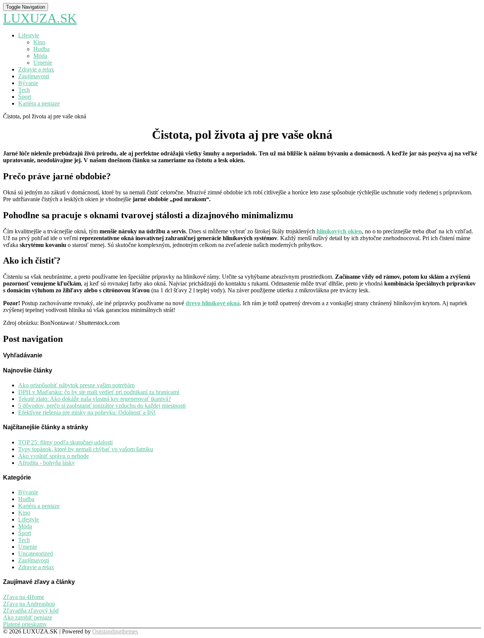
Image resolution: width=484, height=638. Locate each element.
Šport (24, 96)
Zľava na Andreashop (29, 604)
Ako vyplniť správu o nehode (53, 456)
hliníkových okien (339, 231)
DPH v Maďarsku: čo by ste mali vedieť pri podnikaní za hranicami (98, 392)
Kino (39, 42)
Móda (40, 56)
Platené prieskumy (25, 624)
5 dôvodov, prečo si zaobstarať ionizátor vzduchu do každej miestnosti (102, 405)
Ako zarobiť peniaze (27, 617)
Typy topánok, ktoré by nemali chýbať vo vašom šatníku (85, 449)
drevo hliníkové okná (213, 303)
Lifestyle (28, 35)
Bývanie (28, 83)
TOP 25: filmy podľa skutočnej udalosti (65, 442)
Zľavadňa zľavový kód (31, 610)
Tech (24, 90)
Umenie (42, 62)
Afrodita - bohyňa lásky (46, 462)
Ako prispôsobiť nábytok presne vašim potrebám (76, 385)
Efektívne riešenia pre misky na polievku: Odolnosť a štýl (86, 412)
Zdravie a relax (36, 69)
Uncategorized (35, 553)
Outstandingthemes (115, 631)
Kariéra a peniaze (39, 103)
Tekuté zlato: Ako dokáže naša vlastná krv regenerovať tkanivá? (94, 399)
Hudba (41, 49)
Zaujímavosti (33, 76)
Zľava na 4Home (23, 597)
